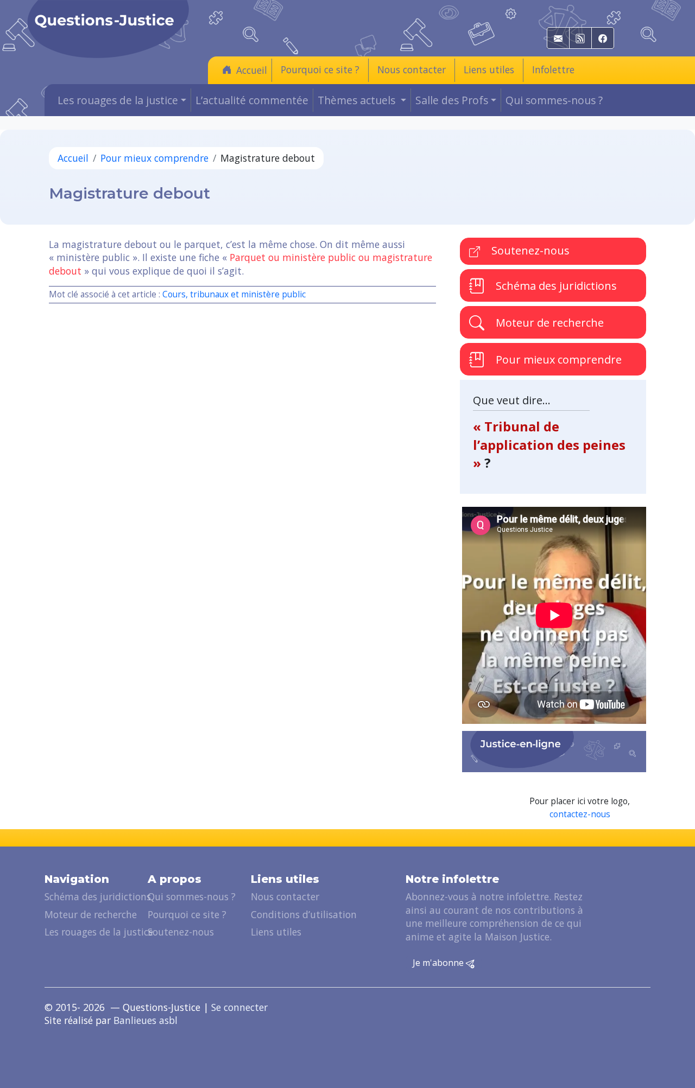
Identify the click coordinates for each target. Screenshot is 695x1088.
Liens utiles (489, 69)
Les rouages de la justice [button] (118, 100)
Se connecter (239, 1007)
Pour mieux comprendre (154, 157)
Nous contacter (411, 69)
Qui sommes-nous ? (554, 100)
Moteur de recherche (548, 322)
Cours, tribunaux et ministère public (234, 294)
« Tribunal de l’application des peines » (549, 444)
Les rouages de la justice (99, 931)
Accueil (251, 70)
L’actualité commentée (251, 100)
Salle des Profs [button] (451, 100)
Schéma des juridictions (555, 285)
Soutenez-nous (529, 250)
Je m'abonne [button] (439, 963)
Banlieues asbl (145, 1020)
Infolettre (553, 69)
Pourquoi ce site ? (320, 69)
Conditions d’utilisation (304, 914)
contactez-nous (579, 814)
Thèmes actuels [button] (358, 100)
